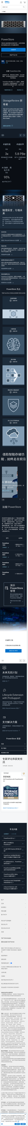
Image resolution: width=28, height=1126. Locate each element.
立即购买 (4, 547)
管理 (2, 1124)
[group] (13, 112)
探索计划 (4, 681)
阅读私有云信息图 (6, 282)
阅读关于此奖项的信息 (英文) (10, 808)
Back (4, 11)
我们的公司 (4, 924)
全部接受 (23, 1124)
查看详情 (15, 300)
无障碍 (3, 976)
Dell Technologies (6, 938)
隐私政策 (3, 959)
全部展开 (6, 834)
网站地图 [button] (3, 911)
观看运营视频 (5, 490)
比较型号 (13, 49)
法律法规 (3, 972)
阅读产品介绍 (13, 55)
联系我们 (3, 907)
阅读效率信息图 (5, 254)
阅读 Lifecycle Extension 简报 (10, 708)
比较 (7, 62)
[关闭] (25, 1114)
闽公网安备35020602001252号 (10, 983)
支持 (2, 903)
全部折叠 (13, 834)
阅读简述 (19, 90)
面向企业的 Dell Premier (7, 942)
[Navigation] (2, 2)
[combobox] (13, 7)
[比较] (3, 62)
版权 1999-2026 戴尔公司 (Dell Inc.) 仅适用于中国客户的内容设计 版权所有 (11, 950)
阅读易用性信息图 (6, 268)
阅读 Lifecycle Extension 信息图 (10, 240)
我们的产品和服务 (6, 920)
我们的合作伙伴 (5, 928)
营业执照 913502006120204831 (10, 987)
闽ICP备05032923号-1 (7, 980)
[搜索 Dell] (24, 7)
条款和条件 (4, 955)
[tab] (13, 744)
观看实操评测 (7, 126)
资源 (2, 932)
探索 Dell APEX (13, 651)
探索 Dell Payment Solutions (10, 730)
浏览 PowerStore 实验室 (15, 601)
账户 (2, 900)
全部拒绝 (17, 1124)
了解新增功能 (7, 90)
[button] (21, 2)
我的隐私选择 (5, 963)
